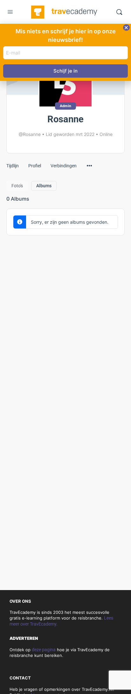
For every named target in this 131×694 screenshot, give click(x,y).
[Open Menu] (10, 12)
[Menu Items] (89, 162)
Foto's (17, 185)
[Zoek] (119, 12)
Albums (44, 185)
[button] (126, 27)
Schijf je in (65, 71)
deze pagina (44, 649)
